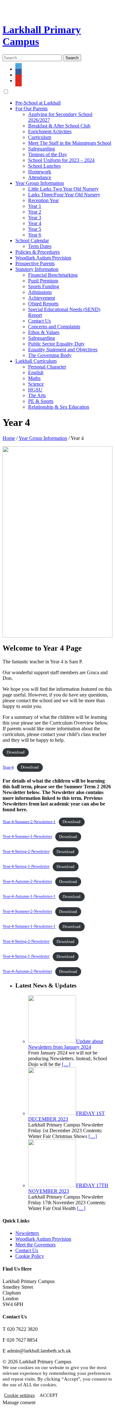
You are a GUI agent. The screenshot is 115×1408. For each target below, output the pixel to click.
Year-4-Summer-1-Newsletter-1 (29, 926)
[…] (66, 1064)
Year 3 (34, 217)
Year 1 (34, 206)
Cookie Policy (29, 1256)
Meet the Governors (35, 1244)
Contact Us (39, 321)
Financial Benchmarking (53, 275)
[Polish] (36, 6)
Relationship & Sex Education (58, 407)
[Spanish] (21, 6)
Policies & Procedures (37, 252)
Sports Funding (43, 286)
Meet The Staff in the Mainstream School (69, 143)
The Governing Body (50, 355)
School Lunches (44, 166)
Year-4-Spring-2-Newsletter (26, 852)
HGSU (35, 389)
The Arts (37, 395)
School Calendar (32, 240)
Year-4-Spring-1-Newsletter (26, 866)
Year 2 (34, 212)
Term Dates (39, 246)
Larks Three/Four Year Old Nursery (64, 194)
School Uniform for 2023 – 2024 (61, 160)
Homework (39, 171)
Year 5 (34, 229)
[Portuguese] (29, 6)
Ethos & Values (43, 332)
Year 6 (34, 234)
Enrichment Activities (50, 131)
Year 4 (34, 223)
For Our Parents (31, 108)
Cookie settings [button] (19, 1395)
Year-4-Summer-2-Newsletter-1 (29, 822)
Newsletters (27, 1233)
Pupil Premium (43, 280)
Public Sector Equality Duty (56, 344)
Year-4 (8, 767)
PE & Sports (40, 401)
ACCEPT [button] (49, 1395)
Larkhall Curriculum (36, 361)
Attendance (39, 177)
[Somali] (6, 13)
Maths (34, 378)
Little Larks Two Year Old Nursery (63, 189)
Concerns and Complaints (54, 326)
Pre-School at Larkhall (38, 103)
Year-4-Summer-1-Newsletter (27, 837)
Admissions (40, 292)
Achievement (41, 298)
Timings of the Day (47, 154)
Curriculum (39, 137)
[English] (6, 6)
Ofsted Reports (43, 303)
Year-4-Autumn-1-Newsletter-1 (29, 896)
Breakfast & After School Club (59, 125)
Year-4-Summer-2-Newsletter (27, 911)
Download (16, 752)
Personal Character (47, 366)
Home (9, 438)
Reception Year (43, 200)
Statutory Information (36, 269)
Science (36, 384)
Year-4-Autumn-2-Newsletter (27, 881)
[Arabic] (44, 6)
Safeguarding (41, 148)
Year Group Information (39, 183)
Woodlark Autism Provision (43, 257)
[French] (13, 6)
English (35, 372)
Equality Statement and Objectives (62, 349)
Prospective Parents (35, 263)
